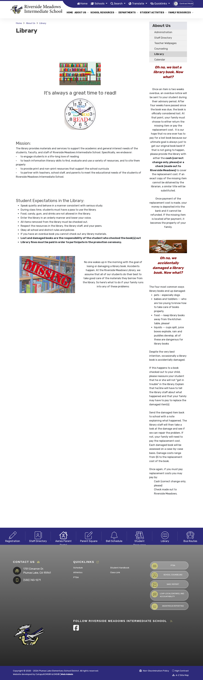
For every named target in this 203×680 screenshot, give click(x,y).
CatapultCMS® (43, 674)
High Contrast (182, 670)
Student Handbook (119, 567)
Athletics (77, 572)
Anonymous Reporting (173, 606)
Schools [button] (100, 3)
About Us (80, 12)
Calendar (159, 59)
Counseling (161, 48)
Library (42, 23)
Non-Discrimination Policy (156, 670)
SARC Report (173, 584)
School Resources (102, 12)
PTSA (76, 577)
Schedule (78, 567)
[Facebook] (76, 629)
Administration (163, 32)
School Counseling (173, 575)
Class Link (115, 572)
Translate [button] (138, 3)
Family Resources (179, 12)
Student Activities (152, 12)
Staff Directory (163, 37)
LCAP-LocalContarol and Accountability (172, 595)
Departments (127, 12)
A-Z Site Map (182, 675)
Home (84, 3)
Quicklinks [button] (161, 3)
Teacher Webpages (165, 43)
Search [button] (118, 3)
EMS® (56, 674)
